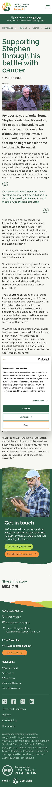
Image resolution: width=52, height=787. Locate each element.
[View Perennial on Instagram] (22, 701)
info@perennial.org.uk (18, 622)
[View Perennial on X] (4, 701)
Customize (24, 417)
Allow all (26, 408)
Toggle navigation (48, 6)
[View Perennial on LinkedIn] (32, 701)
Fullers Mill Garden (12, 683)
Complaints (8, 726)
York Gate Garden (11, 688)
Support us (8, 673)
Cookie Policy (9, 720)
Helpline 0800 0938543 (28, 17)
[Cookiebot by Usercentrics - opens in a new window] (38, 359)
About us (23, 28)
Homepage (7, 28)
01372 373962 (13, 617)
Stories (36, 28)
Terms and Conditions (14, 709)
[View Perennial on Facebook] (13, 701)
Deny (26, 425)
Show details (38, 400)
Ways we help (10, 668)
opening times (38, 21)
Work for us (8, 678)
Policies (6, 714)
